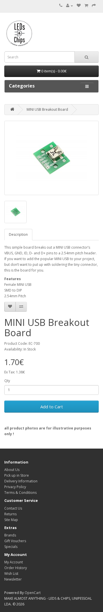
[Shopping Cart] (86, 5)
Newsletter (13, 579)
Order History (15, 567)
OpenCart (33, 592)
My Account (13, 562)
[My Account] (69, 5)
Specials (10, 546)
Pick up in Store (16, 475)
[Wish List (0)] (79, 5)
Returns (10, 514)
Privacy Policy (15, 486)
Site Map (11, 519)
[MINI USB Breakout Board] (51, 158)
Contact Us (13, 508)
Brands (10, 535)
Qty (7, 380)
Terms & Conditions (20, 492)
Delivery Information (20, 481)
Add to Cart (51, 406)
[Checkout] (94, 5)
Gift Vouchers (15, 540)
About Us (11, 469)
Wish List (11, 573)
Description (18, 234)
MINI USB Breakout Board (47, 109)
